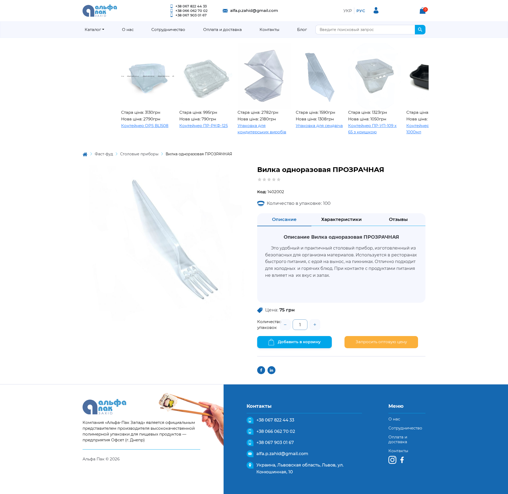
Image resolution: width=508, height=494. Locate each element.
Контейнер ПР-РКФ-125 (190, 125)
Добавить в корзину (299, 341)
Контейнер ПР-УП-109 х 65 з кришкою (359, 129)
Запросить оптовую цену (381, 341)
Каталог (93, 29)
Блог (302, 29)
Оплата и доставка (222, 29)
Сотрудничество (168, 29)
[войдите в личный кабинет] (376, 10)
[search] (420, 29)
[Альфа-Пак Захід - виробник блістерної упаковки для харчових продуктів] (100, 10)
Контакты (269, 29)
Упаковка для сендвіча (305, 125)
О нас (128, 29)
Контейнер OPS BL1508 (131, 125)
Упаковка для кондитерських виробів (248, 129)
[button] (422, 10)
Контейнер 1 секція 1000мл (412, 129)
